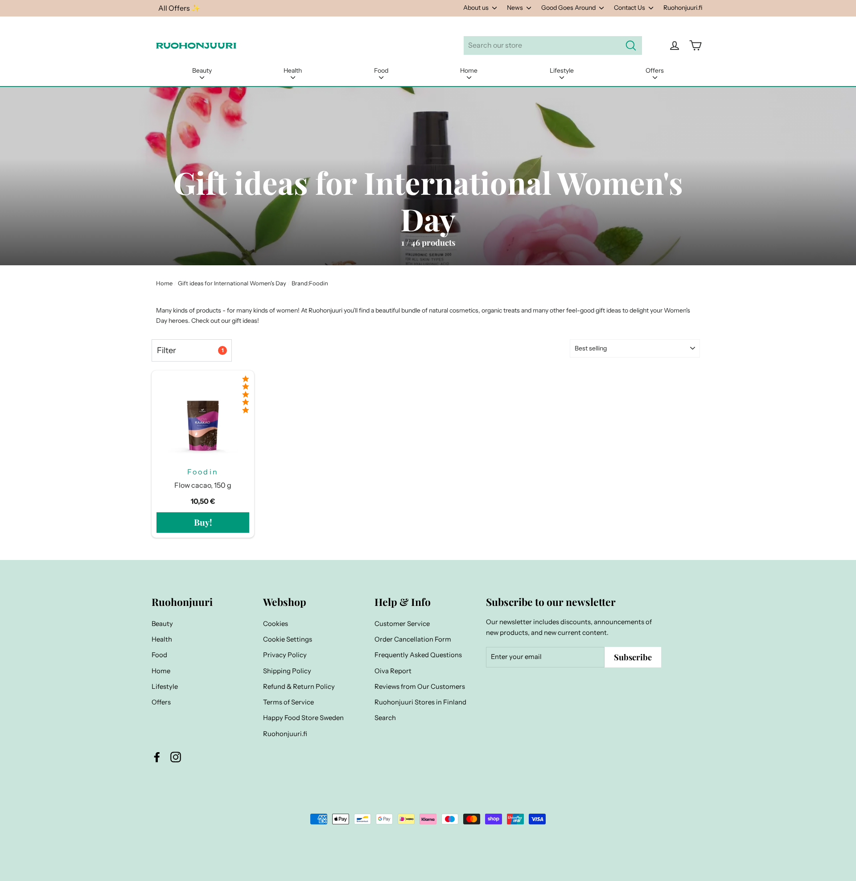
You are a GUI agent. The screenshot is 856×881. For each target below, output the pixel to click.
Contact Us (630, 8)
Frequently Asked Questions (418, 655)
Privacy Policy (285, 655)
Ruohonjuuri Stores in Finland (420, 702)
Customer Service (402, 624)
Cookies (275, 624)
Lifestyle (562, 70)
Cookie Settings (287, 639)
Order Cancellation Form (412, 639)
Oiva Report (393, 671)
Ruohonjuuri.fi (682, 8)
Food (381, 70)
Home (468, 70)
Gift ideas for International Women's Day (232, 283)
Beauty (202, 70)
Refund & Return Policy (299, 687)
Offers (655, 70)
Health (293, 70)
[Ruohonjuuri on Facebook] (157, 757)
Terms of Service (288, 702)
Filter (190, 350)
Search (385, 718)
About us (476, 8)
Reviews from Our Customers (419, 687)
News (515, 8)
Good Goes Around (569, 8)
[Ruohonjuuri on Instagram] (175, 757)
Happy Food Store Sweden (303, 718)
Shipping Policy (287, 671)
